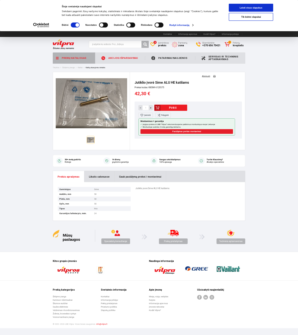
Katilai (80, 68)
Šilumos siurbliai (60, 303)
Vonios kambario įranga (63, 317)
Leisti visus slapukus (251, 7)
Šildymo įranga (68, 68)
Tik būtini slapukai (251, 17)
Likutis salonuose (99, 176)
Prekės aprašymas (68, 176)
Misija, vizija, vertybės (158, 296)
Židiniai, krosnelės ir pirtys (64, 313)
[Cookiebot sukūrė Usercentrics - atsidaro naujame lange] (41, 25)
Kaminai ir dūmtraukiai (62, 300)
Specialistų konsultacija (115, 241)
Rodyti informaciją (179, 25)
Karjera (152, 300)
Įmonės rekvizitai (156, 307)
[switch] (103, 25)
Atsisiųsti (206, 76)
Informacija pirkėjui (230, 34)
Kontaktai (167, 34)
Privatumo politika (109, 307)
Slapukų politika (108, 310)
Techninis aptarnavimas (231, 241)
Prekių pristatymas (173, 241)
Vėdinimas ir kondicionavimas (66, 310)
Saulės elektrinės (60, 307)
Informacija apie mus (187, 34)
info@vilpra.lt (101, 324)
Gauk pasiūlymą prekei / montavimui (140, 176)
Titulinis (56, 68)
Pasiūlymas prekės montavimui (186, 131)
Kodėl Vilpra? (209, 34)
